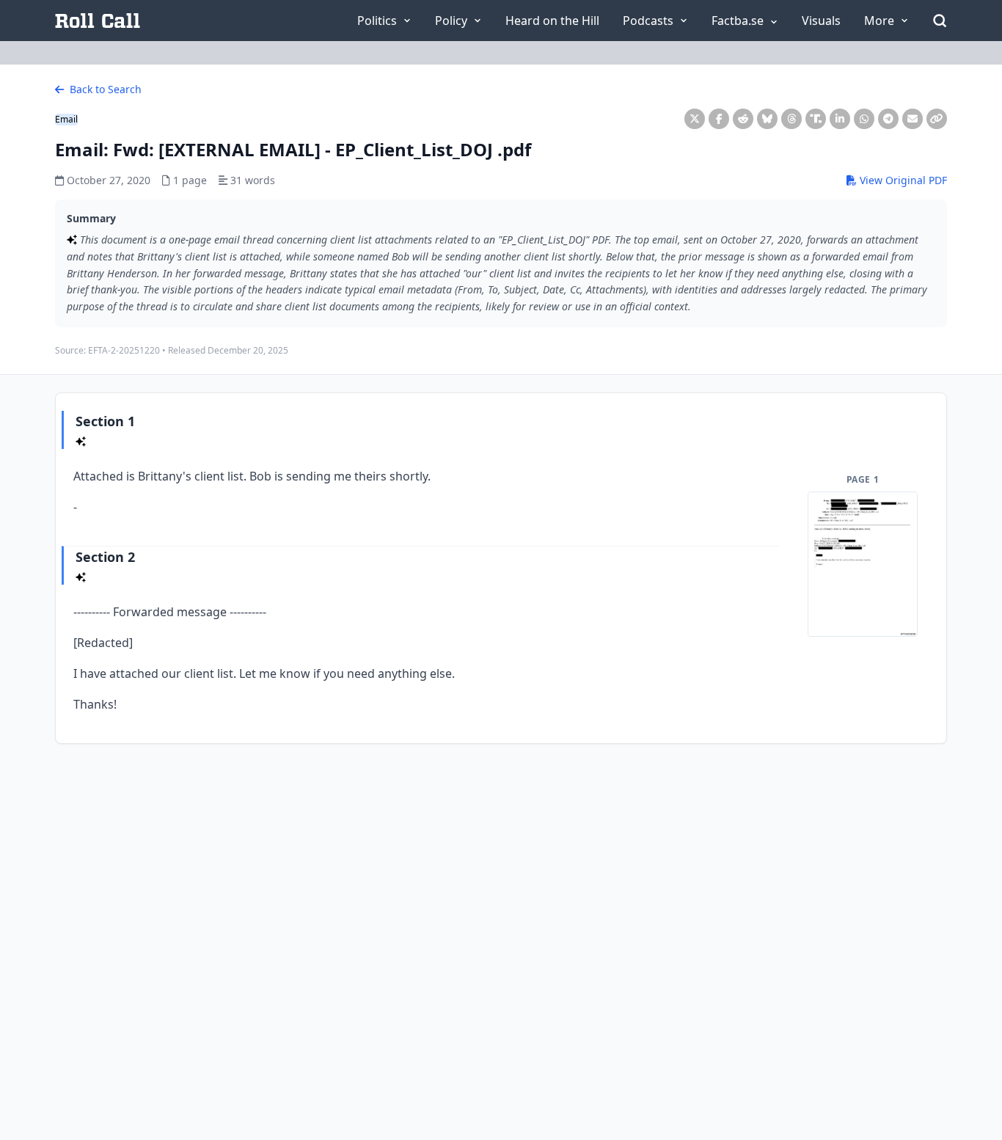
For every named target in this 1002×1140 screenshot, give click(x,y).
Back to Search (104, 89)
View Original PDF (902, 180)
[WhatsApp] (864, 119)
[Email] (912, 119)
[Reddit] (743, 119)
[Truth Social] (815, 119)
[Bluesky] (767, 119)
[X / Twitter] (694, 119)
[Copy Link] (936, 119)
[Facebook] (719, 119)
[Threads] (791, 119)
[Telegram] (888, 119)
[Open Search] (939, 20)
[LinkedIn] (840, 119)
